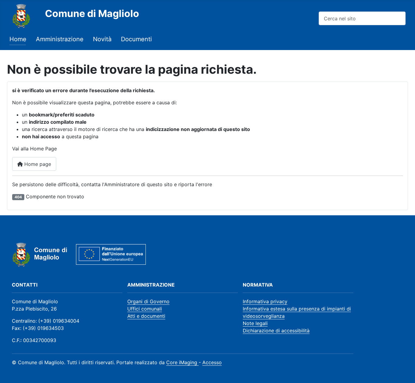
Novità (102, 39)
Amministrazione (60, 39)
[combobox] (362, 18)
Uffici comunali (144, 309)
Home (17, 39)
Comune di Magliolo (92, 13)
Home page (37, 164)
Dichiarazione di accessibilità (276, 331)
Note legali (255, 323)
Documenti (136, 39)
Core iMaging (182, 362)
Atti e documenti (146, 316)
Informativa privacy (265, 301)
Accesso (212, 362)
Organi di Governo (148, 301)
